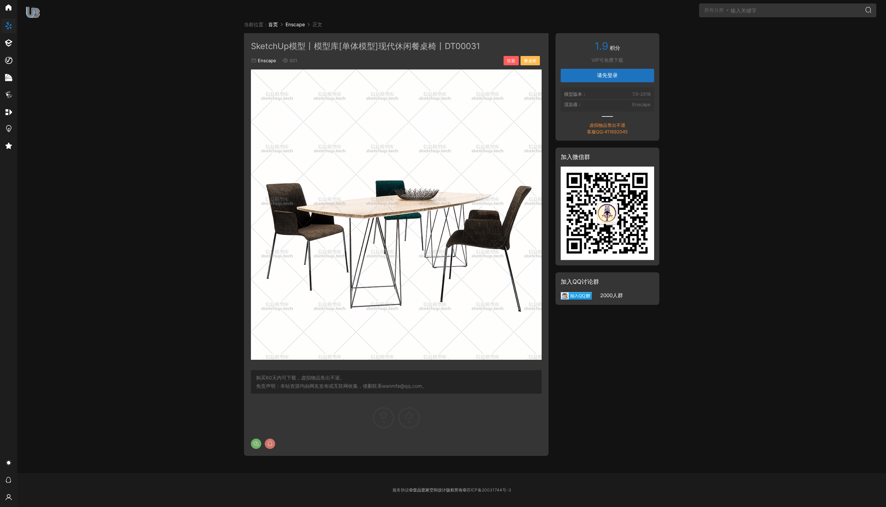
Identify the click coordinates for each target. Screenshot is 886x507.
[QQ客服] (8, 481)
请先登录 (607, 75)
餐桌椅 (530, 60)
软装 (511, 60)
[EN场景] (8, 43)
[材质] (8, 78)
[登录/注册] (8, 498)
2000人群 (607, 295)
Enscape (267, 60)
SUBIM (32, 12)
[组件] (8, 112)
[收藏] (8, 147)
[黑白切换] (8, 464)
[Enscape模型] (8, 26)
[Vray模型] (8, 60)
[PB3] (8, 95)
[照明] (8, 129)
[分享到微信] (256, 444)
